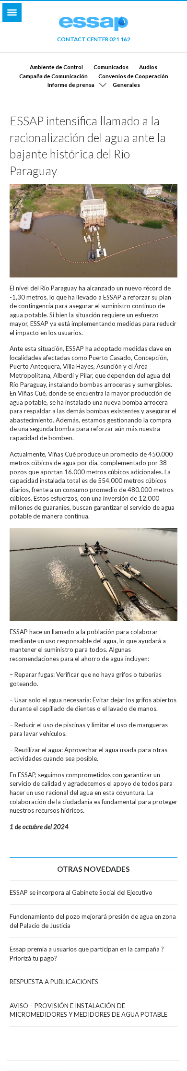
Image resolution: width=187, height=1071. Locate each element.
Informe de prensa (70, 84)
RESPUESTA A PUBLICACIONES (54, 982)
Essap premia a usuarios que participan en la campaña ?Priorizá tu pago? (87, 953)
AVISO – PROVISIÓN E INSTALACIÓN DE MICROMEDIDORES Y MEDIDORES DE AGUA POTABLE (88, 1010)
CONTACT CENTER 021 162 (93, 39)
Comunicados (111, 66)
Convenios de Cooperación (133, 75)
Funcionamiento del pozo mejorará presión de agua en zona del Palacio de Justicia (93, 921)
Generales (126, 84)
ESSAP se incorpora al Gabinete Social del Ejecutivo (81, 892)
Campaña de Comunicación (53, 75)
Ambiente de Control (56, 66)
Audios (148, 66)
